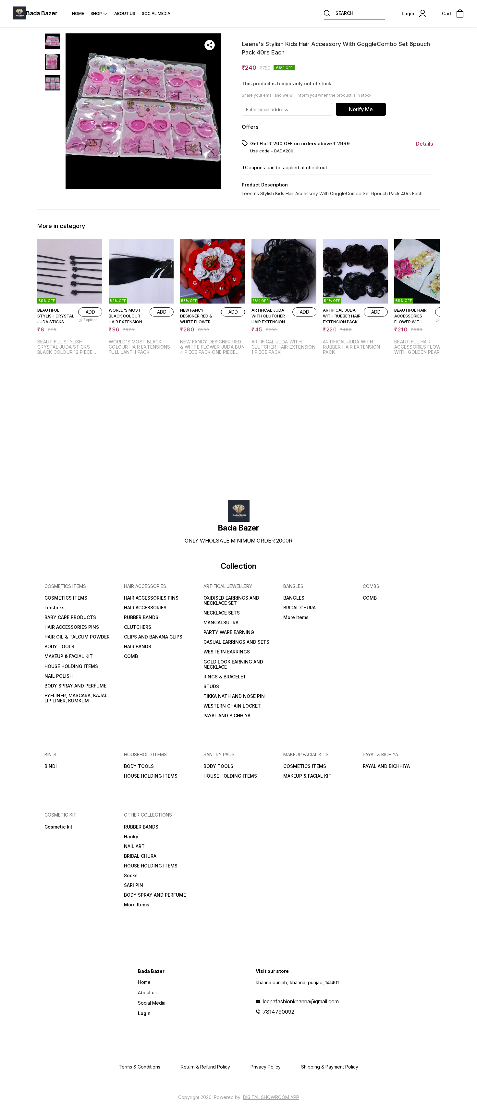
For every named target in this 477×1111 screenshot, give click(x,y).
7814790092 (278, 1012)
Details (424, 143)
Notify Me (361, 109)
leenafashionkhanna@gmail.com (301, 1001)
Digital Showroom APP (271, 1097)
